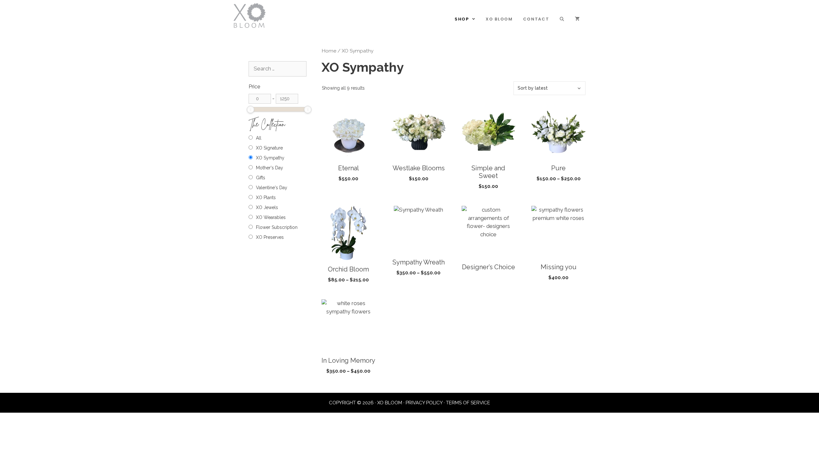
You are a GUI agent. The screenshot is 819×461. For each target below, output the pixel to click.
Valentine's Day (271, 187)
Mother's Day (269, 167)
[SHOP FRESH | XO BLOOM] (250, 15)
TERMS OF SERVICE (468, 403)
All (258, 138)
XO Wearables (271, 217)
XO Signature (269, 147)
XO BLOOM (499, 19)
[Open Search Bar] (562, 19)
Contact (536, 19)
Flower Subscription (277, 227)
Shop (462, 19)
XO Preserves (270, 237)
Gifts (260, 177)
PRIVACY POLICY (424, 403)
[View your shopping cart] (577, 19)
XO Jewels (267, 207)
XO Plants (266, 197)
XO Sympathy (270, 157)
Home (329, 51)
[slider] (250, 109)
